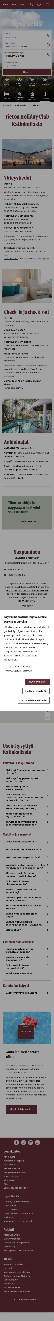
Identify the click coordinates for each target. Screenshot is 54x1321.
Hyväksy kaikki (37, 681)
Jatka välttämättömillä (34, 700)
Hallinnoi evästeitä (36, 691)
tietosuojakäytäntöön (18, 670)
